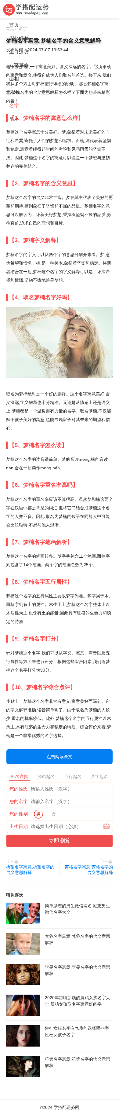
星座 (14, 119)
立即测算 (59, 841)
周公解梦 (19, 38)
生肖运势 (19, 51)
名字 (14, 105)
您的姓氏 (18, 788)
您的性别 (18, 813)
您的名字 (18, 801)
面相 (14, 78)
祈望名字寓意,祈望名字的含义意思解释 (30, 869)
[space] (23, 913)
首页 (14, 25)
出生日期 (18, 826)
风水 (14, 92)
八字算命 (19, 65)
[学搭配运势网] (26, 9)
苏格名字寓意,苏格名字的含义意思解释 (89, 869)
